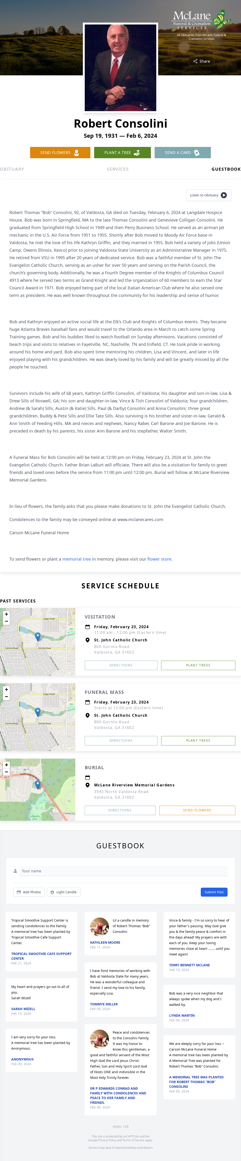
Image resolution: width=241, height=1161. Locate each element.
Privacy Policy (107, 1140)
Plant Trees (198, 665)
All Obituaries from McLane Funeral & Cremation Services (201, 37)
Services (118, 169)
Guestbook (226, 169)
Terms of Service (133, 1140)
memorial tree (76, 559)
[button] (38, 637)
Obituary (12, 169)
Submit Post (214, 892)
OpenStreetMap (125, 1148)
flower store (159, 559)
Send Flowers (197, 810)
